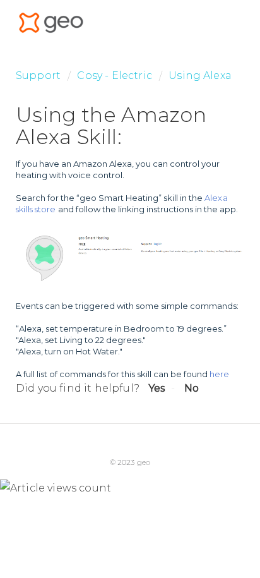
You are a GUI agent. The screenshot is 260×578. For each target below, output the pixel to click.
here (220, 374)
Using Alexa (200, 75)
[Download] (107, 278)
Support (38, 75)
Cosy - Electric (114, 75)
